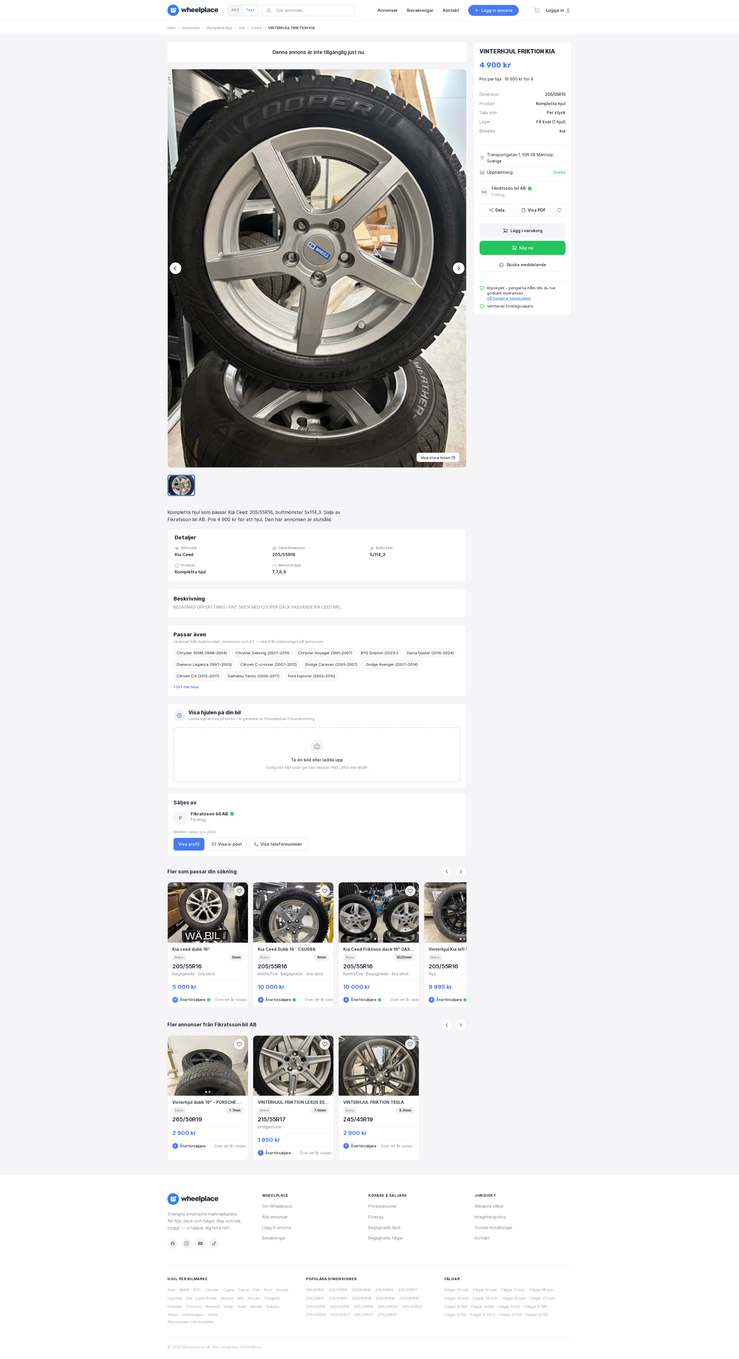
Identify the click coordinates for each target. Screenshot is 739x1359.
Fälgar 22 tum (542, 1298)
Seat (242, 1306)
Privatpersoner (382, 1206)
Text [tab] (250, 10)
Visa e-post (230, 844)
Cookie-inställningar (493, 1227)
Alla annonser (275, 1216)
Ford (268, 1289)
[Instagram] (186, 1243)
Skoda (256, 1306)
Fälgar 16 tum (485, 1289)
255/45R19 (363, 1306)
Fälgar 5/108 (536, 1306)
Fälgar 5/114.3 (482, 1314)
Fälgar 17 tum (513, 1289)
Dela (500, 210)
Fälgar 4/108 (482, 1306)
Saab (228, 1306)
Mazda (227, 1298)
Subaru (272, 1306)
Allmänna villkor (489, 1206)
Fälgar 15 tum (457, 1289)
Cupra (228, 1289)
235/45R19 (315, 1306)
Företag (375, 1216)
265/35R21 (363, 1314)
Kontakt (482, 1237)
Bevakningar (273, 1237)
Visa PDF (537, 210)
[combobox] (310, 10)
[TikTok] (214, 1243)
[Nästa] (460, 871)
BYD (197, 1289)
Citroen (212, 1289)
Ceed (256, 27)
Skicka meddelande (526, 264)
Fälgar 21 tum (514, 1298)
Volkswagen (193, 1314)
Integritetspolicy (490, 1216)
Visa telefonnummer (281, 844)
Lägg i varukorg (526, 230)
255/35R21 (340, 1314)
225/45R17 (407, 1289)
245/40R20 (387, 1306)
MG (241, 1298)
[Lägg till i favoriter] (559, 210)
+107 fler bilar (186, 687)
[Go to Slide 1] (181, 485)
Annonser (191, 27)
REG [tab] (235, 10)
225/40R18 (361, 1298)
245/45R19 (339, 1306)
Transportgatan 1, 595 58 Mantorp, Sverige (520, 157)
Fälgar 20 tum (485, 1298)
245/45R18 (409, 1298)
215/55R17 (315, 1298)
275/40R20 (316, 1314)
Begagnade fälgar (385, 1237)
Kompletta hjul (219, 27)
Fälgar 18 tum (541, 1289)
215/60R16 (384, 1289)
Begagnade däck (384, 1227)
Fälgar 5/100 (509, 1306)
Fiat (256, 1289)
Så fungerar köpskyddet (509, 298)
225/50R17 (338, 1298)
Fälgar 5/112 (455, 1314)
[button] (536, 10)
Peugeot (271, 1298)
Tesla (172, 1314)
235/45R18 (385, 1298)
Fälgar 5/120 (510, 1314)
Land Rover (206, 1298)
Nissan (254, 1298)
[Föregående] (447, 871)
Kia (242, 27)
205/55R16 (338, 1289)
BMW (184, 1289)
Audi (171, 1289)
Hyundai (174, 1298)
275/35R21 (386, 1314)
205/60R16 (361, 1289)
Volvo (213, 1314)
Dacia (243, 1289)
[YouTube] (200, 1243)
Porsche (193, 1306)
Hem (171, 27)
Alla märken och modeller (190, 1321)
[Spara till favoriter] (239, 891)
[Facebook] (172, 1243)
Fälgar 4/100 (456, 1306)
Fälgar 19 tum (457, 1298)
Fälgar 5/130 (537, 1314)
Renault (212, 1306)
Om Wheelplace (277, 1206)
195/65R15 (315, 1289)
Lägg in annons (276, 1227)
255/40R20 (412, 1306)
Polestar (174, 1306)
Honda (282, 1289)
